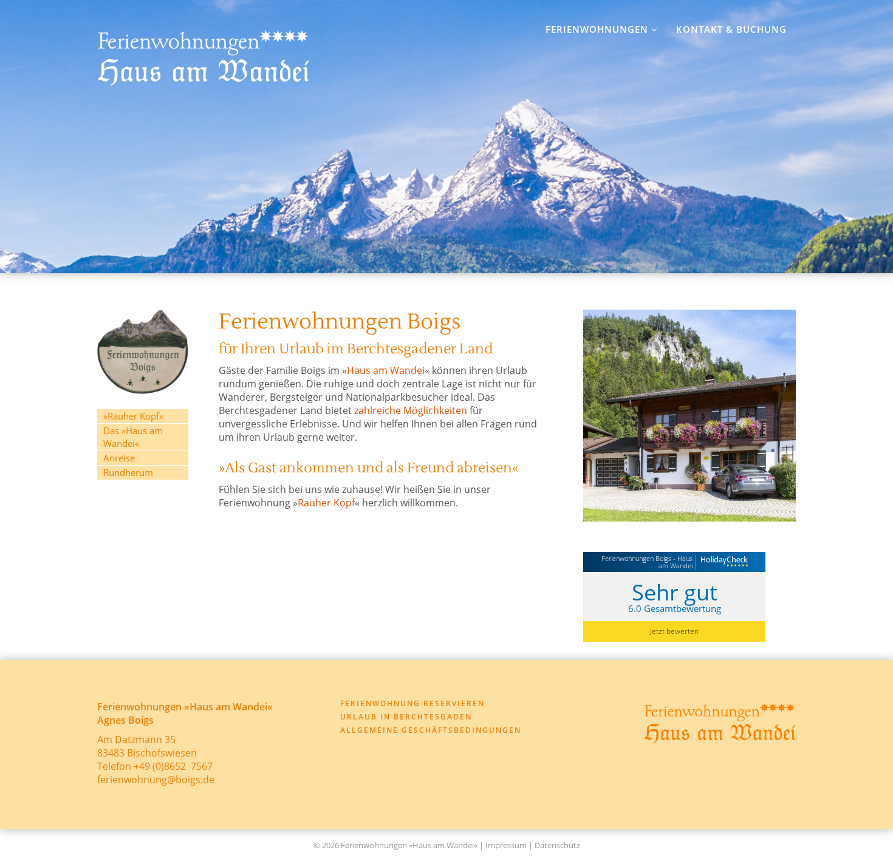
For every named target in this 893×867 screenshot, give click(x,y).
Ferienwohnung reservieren (412, 703)
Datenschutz (557, 845)
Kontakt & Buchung (731, 29)
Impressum (506, 845)
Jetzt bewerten (674, 631)
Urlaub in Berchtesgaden (406, 717)
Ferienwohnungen (598, 29)
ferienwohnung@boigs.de (155, 779)
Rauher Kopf (326, 502)
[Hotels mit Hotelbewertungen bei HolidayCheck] (722, 563)
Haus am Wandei (386, 370)
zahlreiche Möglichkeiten (410, 410)
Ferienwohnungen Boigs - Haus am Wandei (647, 562)
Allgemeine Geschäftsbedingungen (430, 730)
